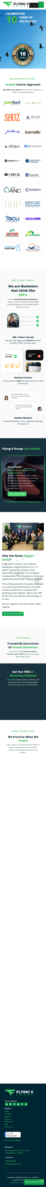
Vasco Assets (15, 466)
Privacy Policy (14, 1182)
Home (7, 1111)
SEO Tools (20, 950)
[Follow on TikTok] (25, 1104)
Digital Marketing (23, 1001)
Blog (6, 1124)
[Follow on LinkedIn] (6, 1104)
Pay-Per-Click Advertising (26, 897)
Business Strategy (23, 792)
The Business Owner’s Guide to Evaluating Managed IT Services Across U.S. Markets (22, 786)
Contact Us (8, 1127)
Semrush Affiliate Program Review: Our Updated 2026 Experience (19, 945)
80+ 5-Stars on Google (12, 1140)
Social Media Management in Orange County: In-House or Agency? (20, 842)
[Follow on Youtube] (18, 1104)
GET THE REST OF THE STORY (13, 614)
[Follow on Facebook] (14, 1104)
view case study (17, 494)
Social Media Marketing (25, 847)
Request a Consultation (34, 1182)
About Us (8, 1116)
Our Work (8, 1114)
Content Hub (9, 1122)
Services (7, 1119)
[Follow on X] (22, 1104)
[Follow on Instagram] (10, 1104)
